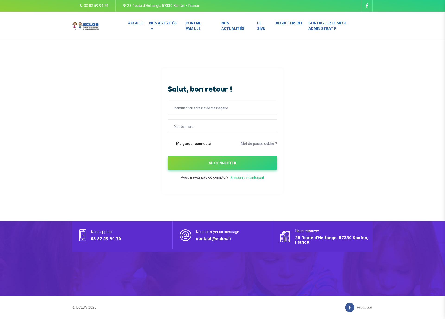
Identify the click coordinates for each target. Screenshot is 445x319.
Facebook (365, 307)
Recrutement (289, 23)
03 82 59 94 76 (95, 5)
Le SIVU (261, 26)
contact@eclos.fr (213, 238)
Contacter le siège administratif (327, 26)
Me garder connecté (193, 143)
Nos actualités (232, 26)
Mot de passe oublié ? (259, 143)
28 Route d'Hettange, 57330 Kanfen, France (331, 240)
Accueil (135, 23)
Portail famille (193, 26)
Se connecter (222, 163)
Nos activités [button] (163, 23)
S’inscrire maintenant (247, 177)
